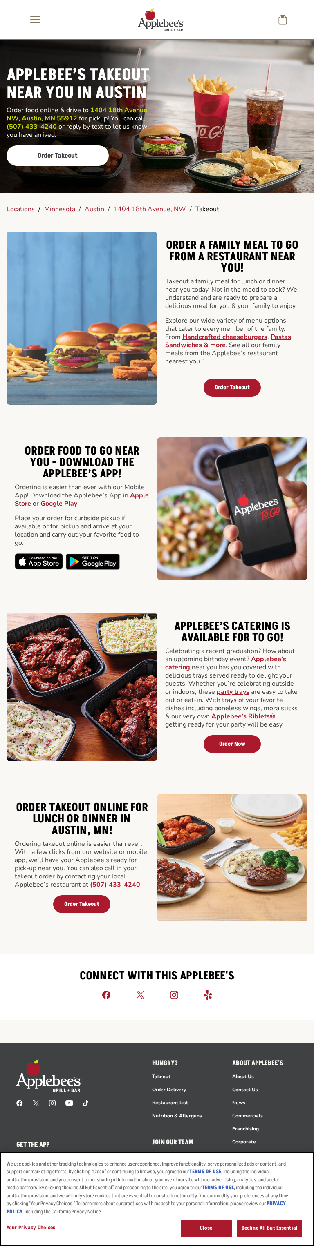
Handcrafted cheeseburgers (224, 336)
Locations (21, 209)
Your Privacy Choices (31, 1227)
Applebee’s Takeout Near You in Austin (78, 85)
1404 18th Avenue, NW (150, 209)
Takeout (207, 209)
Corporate (244, 1142)
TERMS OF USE (205, 1171)
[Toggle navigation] (35, 19)
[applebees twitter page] (36, 1102)
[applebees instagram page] (52, 1102)
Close (206, 1228)
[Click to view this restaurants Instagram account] (174, 994)
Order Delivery (169, 1089)
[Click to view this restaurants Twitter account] (140, 994)
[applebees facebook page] (19, 1102)
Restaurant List (170, 1102)
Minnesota (59, 209)
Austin (94, 209)
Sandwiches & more (195, 345)
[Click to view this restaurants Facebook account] (106, 994)
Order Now (232, 744)
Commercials (247, 1115)
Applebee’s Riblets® (243, 716)
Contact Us (245, 1089)
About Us (243, 1076)
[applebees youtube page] (69, 1102)
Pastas (281, 336)
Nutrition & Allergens (177, 1115)
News (238, 1102)
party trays (233, 691)
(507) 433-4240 (115, 884)
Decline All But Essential (270, 1228)
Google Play (58, 503)
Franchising (245, 1129)
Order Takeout (58, 155)
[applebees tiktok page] (85, 1102)
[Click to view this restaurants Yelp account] (208, 994)
